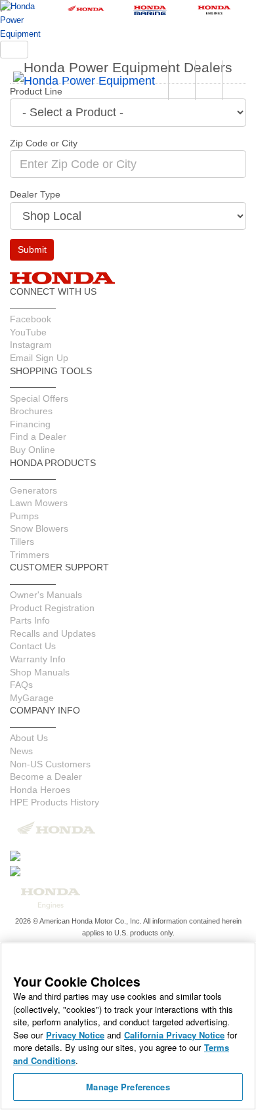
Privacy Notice (75, 1035)
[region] (128, 1026)
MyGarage (32, 698)
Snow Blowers (39, 528)
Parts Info (30, 620)
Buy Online (32, 449)
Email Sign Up (39, 357)
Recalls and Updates (53, 633)
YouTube (28, 332)
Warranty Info (38, 659)
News (21, 751)
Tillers (22, 541)
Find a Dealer (38, 436)
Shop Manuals (40, 672)
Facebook (30, 319)
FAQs (21, 684)
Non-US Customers (50, 764)
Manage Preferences (127, 1086)
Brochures (31, 411)
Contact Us (33, 646)
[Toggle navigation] (14, 49)
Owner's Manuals (46, 594)
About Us (29, 738)
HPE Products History (54, 802)
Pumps (24, 516)
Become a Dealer (46, 776)
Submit (32, 249)
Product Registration (52, 608)
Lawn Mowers (39, 503)
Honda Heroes (40, 789)
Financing (30, 424)
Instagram (31, 344)
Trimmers (29, 554)
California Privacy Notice (174, 1035)
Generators (33, 490)
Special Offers (39, 398)
